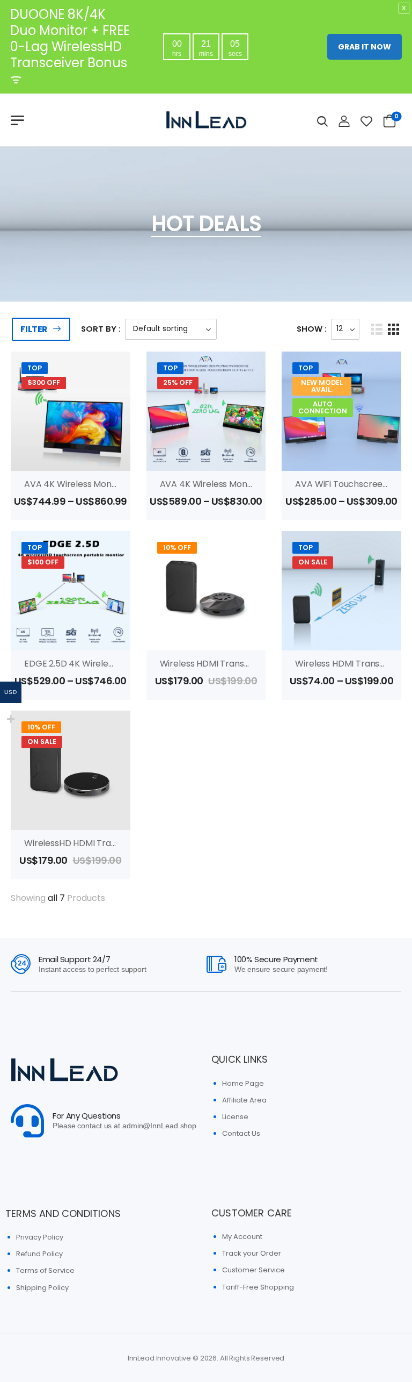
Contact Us (241, 1133)
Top (34, 368)
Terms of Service (45, 1270)
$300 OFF (43, 382)
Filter (34, 329)
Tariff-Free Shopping (258, 1287)
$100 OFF (42, 562)
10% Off (177, 547)
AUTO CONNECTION (322, 407)
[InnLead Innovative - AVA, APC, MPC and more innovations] (206, 120)
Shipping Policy (42, 1288)
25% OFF (178, 382)
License (235, 1117)
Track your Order (251, 1253)
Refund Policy (39, 1254)
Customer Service (253, 1270)
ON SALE (41, 741)
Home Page (243, 1083)
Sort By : (101, 328)
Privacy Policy (39, 1237)
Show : (312, 328)
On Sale (312, 562)
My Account (242, 1236)
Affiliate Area (244, 1100)
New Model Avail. (322, 386)
